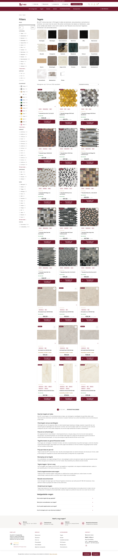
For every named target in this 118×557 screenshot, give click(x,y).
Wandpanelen (76, 9)
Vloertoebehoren (63, 547)
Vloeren (48, 9)
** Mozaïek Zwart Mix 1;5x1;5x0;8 (67, 272)
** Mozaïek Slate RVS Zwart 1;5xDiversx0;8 (66, 233)
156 (70, 409)
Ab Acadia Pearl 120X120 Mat (66, 350)
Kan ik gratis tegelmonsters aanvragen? (47, 506)
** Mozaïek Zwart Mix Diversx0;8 (88, 272)
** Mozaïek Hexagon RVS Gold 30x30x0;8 (67, 114)
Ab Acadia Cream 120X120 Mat (45, 311)
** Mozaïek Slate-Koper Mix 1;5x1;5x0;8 (87, 233)
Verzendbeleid (38, 544)
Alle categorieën (33, 9)
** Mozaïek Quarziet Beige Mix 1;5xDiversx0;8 (88, 153)
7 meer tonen (22, 68)
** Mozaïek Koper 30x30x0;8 (45, 153)
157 (72, 409)
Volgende (76, 409)
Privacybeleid (38, 542)
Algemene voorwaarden (40, 547)
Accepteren (96, 554)
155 (68, 409)
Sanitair (55, 9)
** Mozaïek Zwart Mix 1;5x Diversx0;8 (44, 272)
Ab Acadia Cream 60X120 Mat (67, 311)
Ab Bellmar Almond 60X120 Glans (46, 390)
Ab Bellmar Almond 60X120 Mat (67, 390)
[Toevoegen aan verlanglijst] (54, 90)
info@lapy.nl (91, 537)
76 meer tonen (22, 167)
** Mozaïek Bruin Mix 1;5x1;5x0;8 (46, 113)
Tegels (41, 9)
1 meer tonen (22, 127)
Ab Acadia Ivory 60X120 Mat (44, 350)
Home (20, 15)
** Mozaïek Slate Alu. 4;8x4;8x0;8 (89, 192)
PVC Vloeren (62, 542)
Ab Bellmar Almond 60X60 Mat (88, 390)
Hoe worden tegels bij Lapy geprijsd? (46, 498)
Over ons (37, 540)
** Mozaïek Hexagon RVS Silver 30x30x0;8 (88, 114)
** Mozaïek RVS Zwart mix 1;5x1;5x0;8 (66, 193)
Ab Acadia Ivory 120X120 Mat (87, 311)
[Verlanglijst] (92, 4)
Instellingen (87, 554)
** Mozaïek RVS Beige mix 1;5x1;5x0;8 (44, 193)
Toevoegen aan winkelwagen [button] (47, 121)
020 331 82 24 (104, 9)
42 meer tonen (22, 219)
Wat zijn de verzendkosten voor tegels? (46, 502)
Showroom (37, 537)
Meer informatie (53, 554)
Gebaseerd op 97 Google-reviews (20, 546)
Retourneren (37, 535)
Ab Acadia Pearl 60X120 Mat (87, 350)
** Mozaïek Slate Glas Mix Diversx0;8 (44, 233)
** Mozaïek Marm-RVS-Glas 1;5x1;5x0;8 (66, 153)
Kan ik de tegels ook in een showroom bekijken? (49, 510)
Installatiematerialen (65, 9)
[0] (97, 4)
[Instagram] (86, 545)
